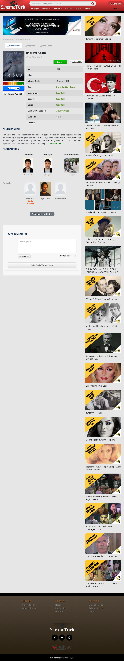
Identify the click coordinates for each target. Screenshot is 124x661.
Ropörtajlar (60, 608)
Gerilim (65, 87)
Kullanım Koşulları (96, 608)
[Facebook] (55, 638)
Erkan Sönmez (62, 111)
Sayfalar (57, 8)
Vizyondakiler (28, 605)
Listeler (68, 8)
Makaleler (59, 611)
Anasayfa (35, 8)
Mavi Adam (24, 39)
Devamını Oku (55, 143)
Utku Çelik (60, 93)
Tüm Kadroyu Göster (42, 214)
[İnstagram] (69, 638)
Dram (58, 87)
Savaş (72, 87)
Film (15, 39)
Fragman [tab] (31, 45)
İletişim (78, 8)
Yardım (87, 8)
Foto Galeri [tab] (47, 45)
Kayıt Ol (115, 8)
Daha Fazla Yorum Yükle (42, 265)
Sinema (45, 8)
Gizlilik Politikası (96, 605)
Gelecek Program (30, 608)
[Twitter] (62, 638)
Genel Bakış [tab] (14, 45)
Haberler (59, 605)
